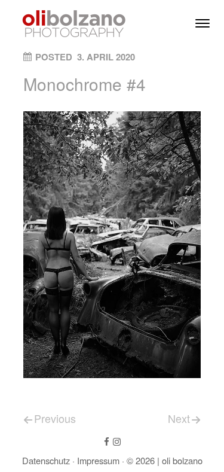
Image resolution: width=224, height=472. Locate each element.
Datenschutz (46, 460)
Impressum (98, 460)
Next (179, 418)
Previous (55, 418)
